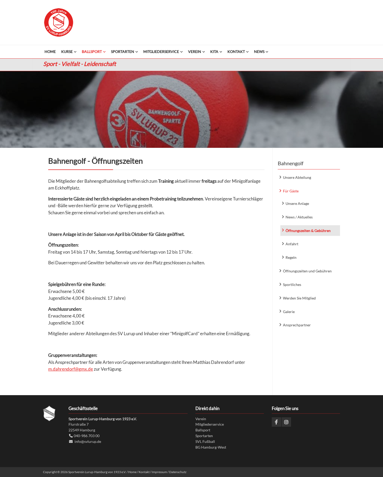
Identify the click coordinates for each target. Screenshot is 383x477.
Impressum (159, 472)
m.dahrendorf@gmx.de (70, 369)
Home (132, 472)
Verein (200, 419)
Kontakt (144, 472)
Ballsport (202, 430)
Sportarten (204, 435)
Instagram (286, 422)
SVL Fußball (205, 441)
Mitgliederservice (209, 424)
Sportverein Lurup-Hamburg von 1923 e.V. (58, 22)
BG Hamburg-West (210, 447)
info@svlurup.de (88, 441)
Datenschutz (178, 472)
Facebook (276, 422)
